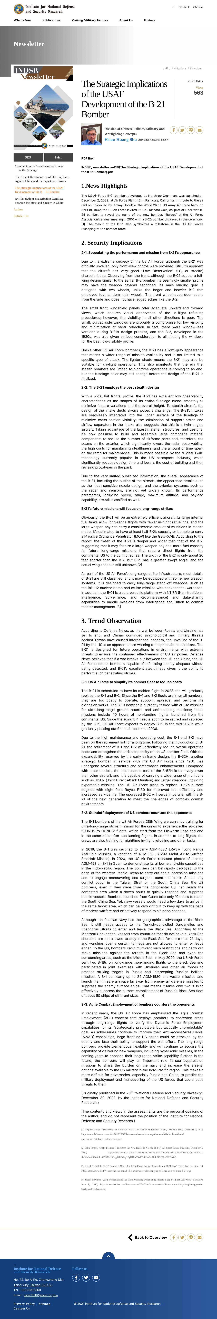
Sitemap (45, 1303)
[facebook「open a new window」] (173, 130)
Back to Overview (151, 1237)
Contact (184, 7)
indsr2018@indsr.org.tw (41, 1295)
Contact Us (22, 1308)
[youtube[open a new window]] (96, 1278)
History (149, 20)
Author (18, 209)
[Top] (108, 1258)
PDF (28, 157)
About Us (126, 20)
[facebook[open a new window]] (76, 1278)
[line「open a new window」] (191, 130)
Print (58, 157)
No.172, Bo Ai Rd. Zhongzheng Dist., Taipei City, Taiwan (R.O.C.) (39, 1282)
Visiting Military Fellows (90, 20)
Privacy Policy (24, 1303)
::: (173, 7)
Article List (21, 216)
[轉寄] (199, 130)
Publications (51, 20)
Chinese (198, 7)
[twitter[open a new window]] (86, 1278)
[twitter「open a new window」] (182, 130)
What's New (22, 20)
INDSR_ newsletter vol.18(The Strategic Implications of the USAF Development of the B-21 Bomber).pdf (142, 169)
